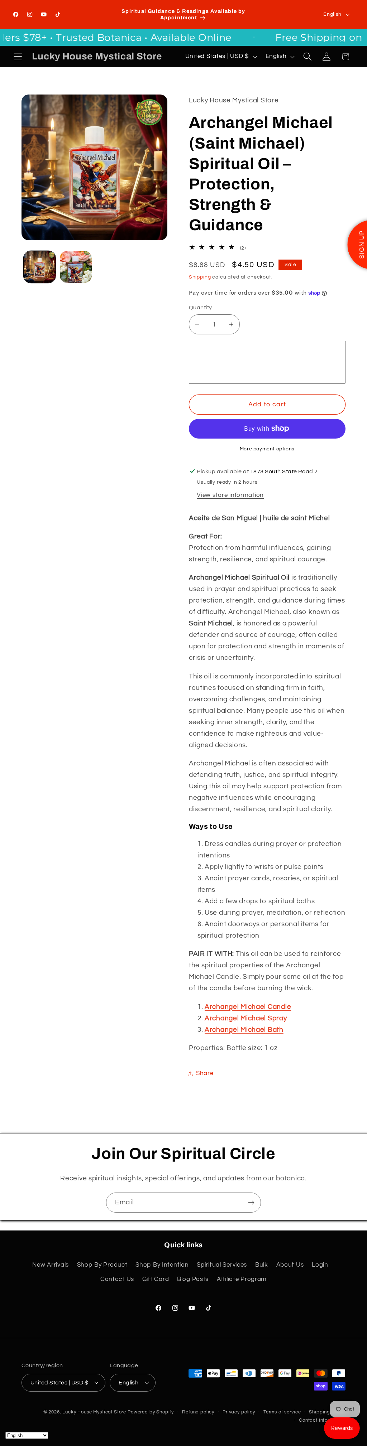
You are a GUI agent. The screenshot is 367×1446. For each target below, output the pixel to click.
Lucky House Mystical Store (94, 1411)
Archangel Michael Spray (246, 1018)
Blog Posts (193, 1279)
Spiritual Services (222, 1265)
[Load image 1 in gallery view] (40, 267)
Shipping (200, 277)
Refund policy (198, 1411)
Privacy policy (239, 1411)
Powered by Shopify (151, 1411)
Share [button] (205, 1073)
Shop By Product (102, 1265)
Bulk (261, 1265)
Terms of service (282, 1411)
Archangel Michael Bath (244, 1029)
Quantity (200, 307)
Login (320, 1265)
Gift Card (155, 1279)
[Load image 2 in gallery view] (76, 267)
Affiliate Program (242, 1279)
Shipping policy (327, 1411)
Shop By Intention (162, 1265)
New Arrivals (50, 1265)
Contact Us (117, 1279)
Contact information (322, 1420)
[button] (18, 56)
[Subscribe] (251, 1203)
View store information (230, 495)
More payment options (267, 448)
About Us (290, 1265)
